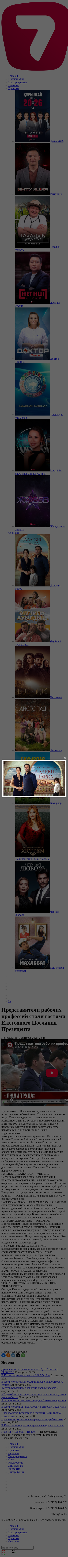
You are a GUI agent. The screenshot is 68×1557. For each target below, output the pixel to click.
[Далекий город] (34, 778)
